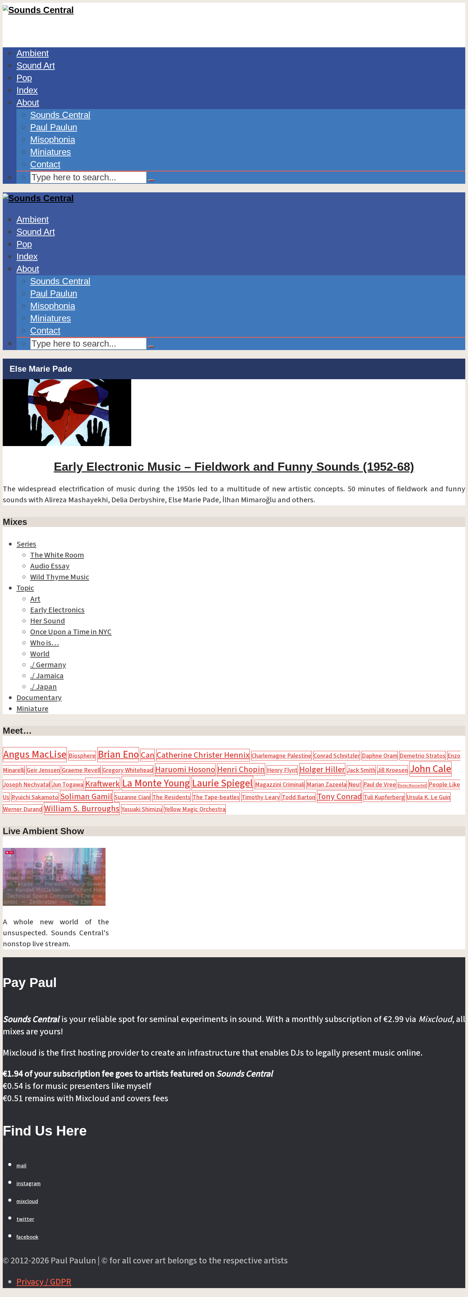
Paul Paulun (53, 127)
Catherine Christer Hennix (203, 755)
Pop (24, 78)
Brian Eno (118, 754)
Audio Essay (50, 566)
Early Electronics (57, 609)
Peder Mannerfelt (412, 785)
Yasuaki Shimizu (141, 809)
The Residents (171, 797)
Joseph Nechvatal (26, 784)
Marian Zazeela (326, 784)
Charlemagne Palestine (281, 755)
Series (26, 544)
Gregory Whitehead (127, 770)
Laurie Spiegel (222, 783)
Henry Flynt (282, 770)
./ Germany (48, 664)
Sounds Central (60, 115)
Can (148, 755)
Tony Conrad (339, 797)
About (27, 102)
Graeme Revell (81, 770)
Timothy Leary (261, 797)
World (40, 653)
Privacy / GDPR (43, 1282)
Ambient (32, 53)
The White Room (57, 555)
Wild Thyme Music (59, 577)
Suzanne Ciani (132, 797)
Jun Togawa (67, 784)
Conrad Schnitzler (336, 755)
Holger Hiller (322, 770)
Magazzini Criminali (280, 784)
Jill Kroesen (393, 770)
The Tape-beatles (216, 797)
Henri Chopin (241, 770)
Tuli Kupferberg (384, 797)
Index (27, 90)
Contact (45, 164)
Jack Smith (361, 770)
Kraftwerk (102, 784)
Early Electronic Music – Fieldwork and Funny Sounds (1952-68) (234, 466)
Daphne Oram (379, 755)
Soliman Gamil (86, 797)
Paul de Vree (379, 784)
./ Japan (43, 686)
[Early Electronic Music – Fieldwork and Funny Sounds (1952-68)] (67, 443)
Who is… (44, 642)
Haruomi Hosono (185, 770)
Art (35, 598)
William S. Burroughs (81, 809)
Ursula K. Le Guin (428, 797)
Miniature (32, 708)
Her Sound (47, 620)
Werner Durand (22, 809)
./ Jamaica (47, 675)
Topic (25, 588)
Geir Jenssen (43, 770)
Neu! (354, 784)
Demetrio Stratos (422, 755)
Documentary (39, 697)
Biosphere (82, 755)
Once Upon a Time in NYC (71, 631)
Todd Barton (298, 797)
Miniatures (50, 152)
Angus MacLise (34, 754)
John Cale (430, 769)
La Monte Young (156, 783)
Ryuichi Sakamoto (34, 797)
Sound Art (35, 65)
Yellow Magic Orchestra (194, 809)
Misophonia (52, 139)
